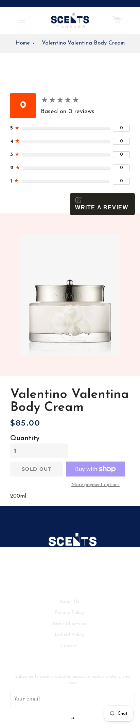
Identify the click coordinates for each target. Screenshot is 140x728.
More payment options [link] (95, 484)
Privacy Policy (69, 612)
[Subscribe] (72, 718)
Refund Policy (69, 635)
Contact (69, 645)
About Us (69, 601)
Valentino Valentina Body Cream (83, 43)
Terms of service (69, 623)
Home (22, 43)
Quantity (24, 438)
